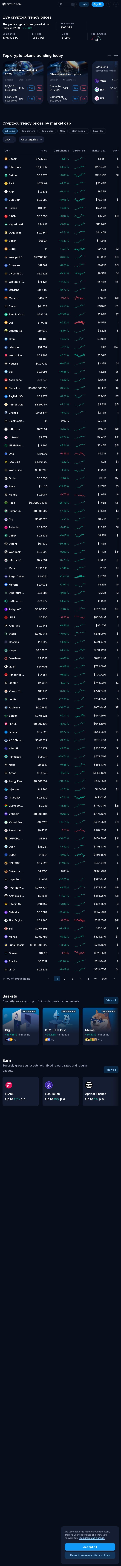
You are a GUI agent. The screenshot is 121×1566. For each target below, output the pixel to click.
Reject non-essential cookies (90, 1555)
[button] (14, 151)
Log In (84, 4)
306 (104, 978)
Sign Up (97, 4)
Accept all (90, 1547)
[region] (90, 1545)
